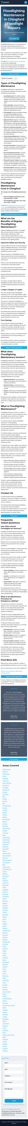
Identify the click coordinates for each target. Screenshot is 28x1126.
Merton (4, 994)
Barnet (4, 835)
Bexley (4, 960)
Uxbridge (5, 1044)
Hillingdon (5, 1039)
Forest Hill (5, 935)
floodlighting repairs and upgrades (16, 61)
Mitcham (5, 1000)
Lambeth (5, 923)
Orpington (5, 1010)
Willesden (5, 901)
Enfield (8, 673)
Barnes (4, 973)
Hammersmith (6, 942)
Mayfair (4, 878)
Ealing (4, 978)
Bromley (5, 817)
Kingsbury (5, 907)
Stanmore (5, 937)
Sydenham (5, 957)
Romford (5, 830)
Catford (4, 926)
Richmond (5, 1003)
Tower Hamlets (6, 828)
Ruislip (4, 1021)
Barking (5, 812)
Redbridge (5, 778)
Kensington (5, 914)
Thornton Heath (7, 991)
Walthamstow (18, 671)
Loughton (3, 673)
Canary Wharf (6, 837)
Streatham (5, 964)
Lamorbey (5, 948)
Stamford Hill (6, 789)
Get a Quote (13, 38)
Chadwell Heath (7, 805)
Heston (4, 1028)
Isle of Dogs (6, 848)
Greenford (5, 989)
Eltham (4, 919)
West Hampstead (7, 860)
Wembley (5, 939)
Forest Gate (6, 794)
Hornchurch (6, 883)
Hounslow (5, 1025)
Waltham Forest (5, 671)
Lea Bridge (5, 787)
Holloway (5, 810)
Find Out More (14, 516)
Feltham (5, 1046)
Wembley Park (6, 930)
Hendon (5, 871)
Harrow (4, 971)
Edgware (5, 903)
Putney (4, 969)
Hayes (4, 1032)
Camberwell (6, 896)
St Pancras (5, 833)
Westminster (6, 876)
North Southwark (7, 855)
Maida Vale (5, 885)
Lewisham (5, 910)
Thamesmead (6, 862)
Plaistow (5, 814)
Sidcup (4, 951)
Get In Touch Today (14, 74)
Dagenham (5, 846)
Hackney (5, 801)
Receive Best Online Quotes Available (14, 214)
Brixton (4, 921)
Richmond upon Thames (9, 1005)
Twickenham (6, 1023)
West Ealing (6, 980)
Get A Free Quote (14, 759)
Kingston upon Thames (8, 1035)
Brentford (5, 985)
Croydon (5, 1016)
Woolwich (5, 858)
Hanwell (5, 987)
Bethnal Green (6, 819)
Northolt (5, 996)
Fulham (4, 953)
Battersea (5, 932)
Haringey (5, 792)
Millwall (4, 851)
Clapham (5, 928)
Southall (5, 1012)
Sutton (4, 1037)
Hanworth (5, 1048)
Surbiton (5, 1041)
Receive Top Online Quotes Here (14, 347)
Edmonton (12, 671)
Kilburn (4, 887)
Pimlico (4, 898)
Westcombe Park (7, 869)
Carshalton (5, 1030)
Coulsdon (5, 1050)
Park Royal (5, 944)
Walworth (5, 873)
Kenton (4, 946)
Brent (4, 864)
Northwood (5, 1014)
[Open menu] (25, 2)
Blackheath (5, 894)
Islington (5, 821)
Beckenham (6, 976)
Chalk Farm (6, 844)
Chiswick (5, 966)
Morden (4, 1007)
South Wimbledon (7, 998)
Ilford (4, 796)
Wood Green (6, 785)
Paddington (5, 889)
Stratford (5, 799)
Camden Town (6, 839)
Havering (5, 824)
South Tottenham (7, 783)
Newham (5, 808)
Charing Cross (6, 867)
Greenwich (5, 880)
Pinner (4, 982)
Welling (4, 917)
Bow (4, 803)
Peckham (5, 892)
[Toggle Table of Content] (14, 78)
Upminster (5, 905)
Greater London (7, 853)
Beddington (5, 1019)
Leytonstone (6, 780)
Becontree (5, 826)
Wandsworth (6, 962)
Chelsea (5, 912)
